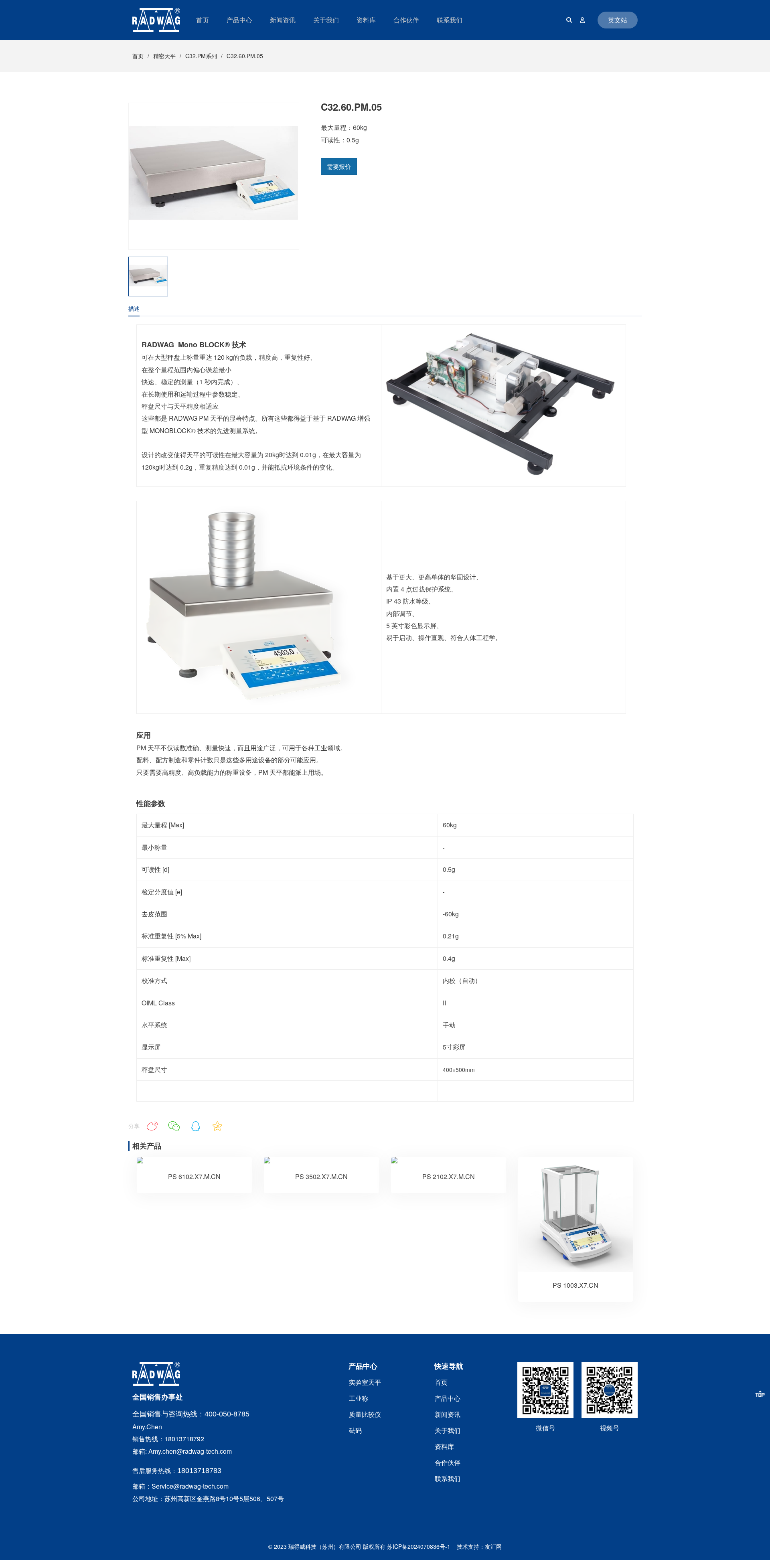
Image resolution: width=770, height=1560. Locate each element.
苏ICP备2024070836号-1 (418, 1546)
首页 (138, 56)
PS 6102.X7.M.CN (194, 1176)
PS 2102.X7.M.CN (448, 1176)
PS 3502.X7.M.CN (321, 1176)
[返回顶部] (760, 1393)
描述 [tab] (134, 308)
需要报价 (339, 166)
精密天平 (164, 56)
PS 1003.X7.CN (575, 1285)
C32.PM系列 (201, 56)
